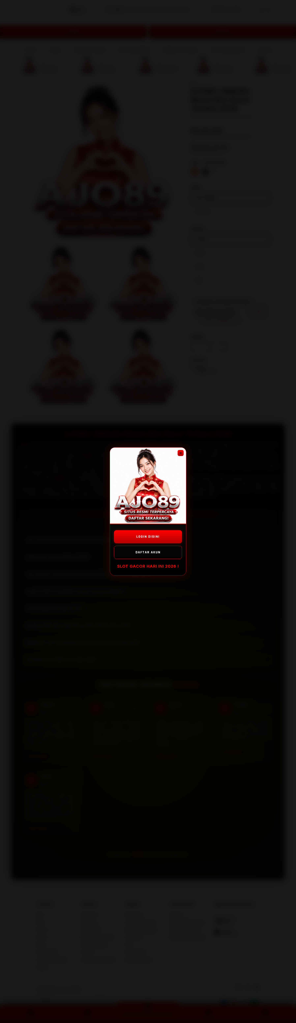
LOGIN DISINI (148, 536)
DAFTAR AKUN (148, 552)
